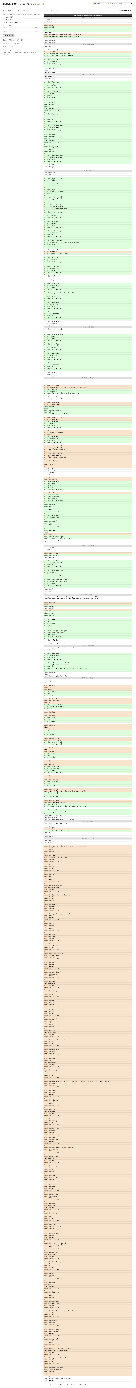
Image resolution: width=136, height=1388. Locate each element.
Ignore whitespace (125, 10)
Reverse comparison (12, 22)
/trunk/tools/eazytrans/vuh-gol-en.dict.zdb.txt (88, 15)
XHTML (80, 1384)
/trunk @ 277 (9, 19)
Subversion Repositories (18, 4)
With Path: (6, 30)
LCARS (40, 4)
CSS (85, 1384)
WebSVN (58, 1384)
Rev (35, 26)
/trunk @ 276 (9, 17)
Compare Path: (7, 26)
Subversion (70, 1384)
